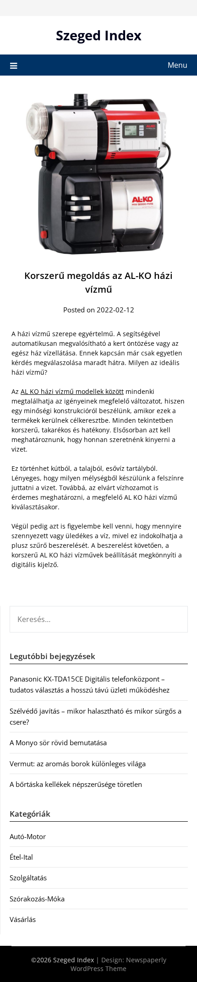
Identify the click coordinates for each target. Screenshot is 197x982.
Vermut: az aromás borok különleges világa (78, 763)
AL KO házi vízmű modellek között (72, 391)
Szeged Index (99, 35)
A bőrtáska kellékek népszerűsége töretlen (76, 784)
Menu (177, 65)
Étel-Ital (21, 857)
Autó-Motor (28, 836)
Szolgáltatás (28, 877)
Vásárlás (23, 919)
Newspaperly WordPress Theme (118, 964)
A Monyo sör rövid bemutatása (58, 742)
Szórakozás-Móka (37, 898)
